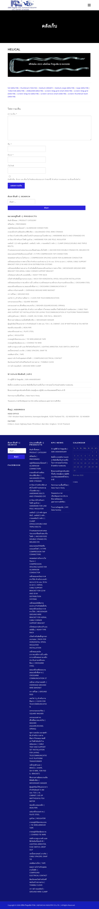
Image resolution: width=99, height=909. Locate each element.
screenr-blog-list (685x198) (28, 94)
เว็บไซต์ (11, 166)
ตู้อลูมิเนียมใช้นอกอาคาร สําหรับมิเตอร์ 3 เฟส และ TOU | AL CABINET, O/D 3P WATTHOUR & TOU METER (48, 324)
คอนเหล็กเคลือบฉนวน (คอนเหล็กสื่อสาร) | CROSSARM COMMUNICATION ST (37, 286)
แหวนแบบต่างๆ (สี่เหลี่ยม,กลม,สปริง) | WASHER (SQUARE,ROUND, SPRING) (36, 305)
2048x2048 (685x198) (34, 91)
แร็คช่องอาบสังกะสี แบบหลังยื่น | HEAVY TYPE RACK (27, 275)
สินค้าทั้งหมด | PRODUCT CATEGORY (22, 220)
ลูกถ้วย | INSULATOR (16, 335)
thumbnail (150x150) (28, 88)
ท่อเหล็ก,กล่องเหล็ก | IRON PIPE (20, 327)
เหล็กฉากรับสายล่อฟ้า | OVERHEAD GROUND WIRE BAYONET (31, 290)
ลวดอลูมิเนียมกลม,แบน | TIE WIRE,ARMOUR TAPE (27, 339)
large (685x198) (82, 88)
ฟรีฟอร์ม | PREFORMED (17, 224)
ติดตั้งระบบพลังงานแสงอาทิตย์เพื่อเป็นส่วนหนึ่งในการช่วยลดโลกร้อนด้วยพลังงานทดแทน (40, 385)
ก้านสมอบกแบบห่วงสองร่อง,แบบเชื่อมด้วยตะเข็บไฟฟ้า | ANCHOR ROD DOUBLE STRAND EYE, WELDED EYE (48, 250)
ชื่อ (10, 144)
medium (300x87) (46, 88)
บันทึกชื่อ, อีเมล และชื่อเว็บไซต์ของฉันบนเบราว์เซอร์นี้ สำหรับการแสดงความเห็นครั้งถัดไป (44, 179)
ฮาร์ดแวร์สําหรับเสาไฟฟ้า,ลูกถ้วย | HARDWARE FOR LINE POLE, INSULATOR (37, 239)
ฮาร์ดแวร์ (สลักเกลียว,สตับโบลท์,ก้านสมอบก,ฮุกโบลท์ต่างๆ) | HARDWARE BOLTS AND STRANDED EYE (46, 235)
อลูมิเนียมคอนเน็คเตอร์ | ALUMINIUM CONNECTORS (28, 228)
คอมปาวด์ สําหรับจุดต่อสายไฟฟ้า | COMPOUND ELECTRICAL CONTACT (35, 358)
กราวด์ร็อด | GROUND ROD (18, 294)
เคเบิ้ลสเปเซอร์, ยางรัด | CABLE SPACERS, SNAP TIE (27, 350)
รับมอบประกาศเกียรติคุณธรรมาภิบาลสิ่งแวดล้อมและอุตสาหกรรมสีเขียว (34, 401)
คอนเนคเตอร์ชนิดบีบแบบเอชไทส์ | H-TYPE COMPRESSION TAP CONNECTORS (38, 254)
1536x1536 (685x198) (16, 91)
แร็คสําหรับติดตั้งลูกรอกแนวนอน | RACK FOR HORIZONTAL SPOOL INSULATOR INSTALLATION (44, 279)
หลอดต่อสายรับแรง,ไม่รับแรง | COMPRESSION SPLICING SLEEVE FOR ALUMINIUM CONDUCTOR (45, 258)
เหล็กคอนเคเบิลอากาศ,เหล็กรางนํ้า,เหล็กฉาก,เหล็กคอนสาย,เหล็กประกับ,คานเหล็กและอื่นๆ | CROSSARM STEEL (49, 282)
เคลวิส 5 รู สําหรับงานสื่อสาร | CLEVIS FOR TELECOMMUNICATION (33, 298)
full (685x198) (13, 88)
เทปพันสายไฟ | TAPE (16, 354)
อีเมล (11, 155)
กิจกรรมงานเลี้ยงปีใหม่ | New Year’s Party (24, 395)
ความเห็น (12, 114)
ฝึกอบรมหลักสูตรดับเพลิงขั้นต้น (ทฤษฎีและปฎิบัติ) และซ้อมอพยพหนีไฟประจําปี (36, 390)
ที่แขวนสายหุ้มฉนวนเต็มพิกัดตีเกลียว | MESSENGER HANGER (31, 320)
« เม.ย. (75, 482)
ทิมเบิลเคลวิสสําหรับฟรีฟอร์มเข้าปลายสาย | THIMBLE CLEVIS (31, 362)
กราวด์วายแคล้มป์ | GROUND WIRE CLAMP (24, 366)
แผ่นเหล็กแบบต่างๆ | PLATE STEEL (21, 331)
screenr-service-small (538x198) (53, 94)
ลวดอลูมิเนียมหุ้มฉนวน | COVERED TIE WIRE (25, 343)
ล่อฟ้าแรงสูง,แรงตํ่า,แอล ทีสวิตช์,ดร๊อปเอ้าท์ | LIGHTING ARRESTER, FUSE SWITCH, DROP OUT (43, 346)
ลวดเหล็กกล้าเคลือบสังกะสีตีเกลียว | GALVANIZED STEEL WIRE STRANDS (35, 232)
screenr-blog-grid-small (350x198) (58, 91)
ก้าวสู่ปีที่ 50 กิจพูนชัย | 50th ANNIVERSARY (24, 379)
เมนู (88, 5)
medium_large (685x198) (64, 88)
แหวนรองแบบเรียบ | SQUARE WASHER (23, 301)
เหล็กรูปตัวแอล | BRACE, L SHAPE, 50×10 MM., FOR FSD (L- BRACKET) (34, 316)
